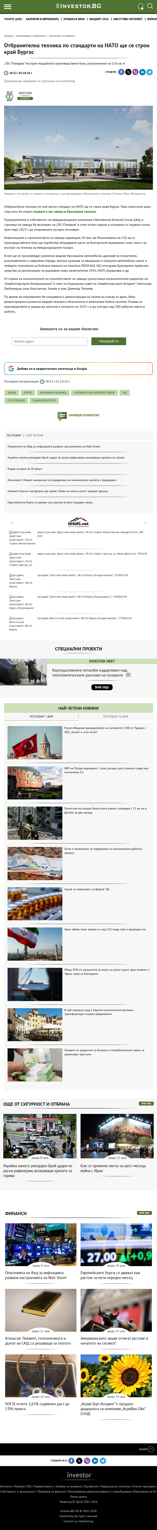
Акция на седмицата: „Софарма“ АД (86, 889)
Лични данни (78, 1496)
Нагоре (143, 1449)
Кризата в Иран (74, 19)
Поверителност (43, 1486)
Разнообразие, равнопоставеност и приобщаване (99, 1491)
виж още (146, 1103)
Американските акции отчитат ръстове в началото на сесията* (114, 1341)
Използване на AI (144, 1491)
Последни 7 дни (41, 716)
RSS (29, 1486)
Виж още (102, 687)
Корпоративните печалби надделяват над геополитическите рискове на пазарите (89, 672)
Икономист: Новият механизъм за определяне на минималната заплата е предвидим (62, 480)
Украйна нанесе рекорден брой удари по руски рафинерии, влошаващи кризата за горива (66, 457)
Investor (25, 93)
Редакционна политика (115, 1486)
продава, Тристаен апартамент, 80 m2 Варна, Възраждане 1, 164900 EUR (82, 596)
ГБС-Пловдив (16, 400)
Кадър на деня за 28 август (25, 469)
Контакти (6, 1486)
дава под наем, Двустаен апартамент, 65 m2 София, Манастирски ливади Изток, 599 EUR (90, 534)
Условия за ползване (68, 1486)
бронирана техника (53, 392)
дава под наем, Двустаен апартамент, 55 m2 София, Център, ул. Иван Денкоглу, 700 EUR (92, 553)
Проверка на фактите (51, 1491)
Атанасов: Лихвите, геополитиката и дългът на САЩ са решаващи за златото (38, 1341)
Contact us (70, 1521)
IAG (124, 392)
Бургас (28, 392)
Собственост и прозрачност (18, 1491)
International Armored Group (94, 392)
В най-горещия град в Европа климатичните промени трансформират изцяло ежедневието (98, 1012)
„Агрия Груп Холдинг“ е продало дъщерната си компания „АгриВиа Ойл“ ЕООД (113, 1408)
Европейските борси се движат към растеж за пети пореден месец (50, 502)
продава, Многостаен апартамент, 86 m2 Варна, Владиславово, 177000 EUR (84, 618)
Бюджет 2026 (99, 19)
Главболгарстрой (44, 400)
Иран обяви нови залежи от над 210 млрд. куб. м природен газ (105, 929)
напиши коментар (84, 415)
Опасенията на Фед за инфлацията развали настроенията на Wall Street (54, 446)
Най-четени (34, 435)
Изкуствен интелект (127, 19)
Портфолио (91, 1486)
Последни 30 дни (115, 716)
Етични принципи (144, 1486)
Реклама (19, 1486)
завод (12, 392)
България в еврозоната (42, 19)
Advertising (86, 1521)
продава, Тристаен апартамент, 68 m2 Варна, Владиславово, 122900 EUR (82, 575)
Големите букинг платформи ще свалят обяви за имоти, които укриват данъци (58, 491)
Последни (14, 435)
